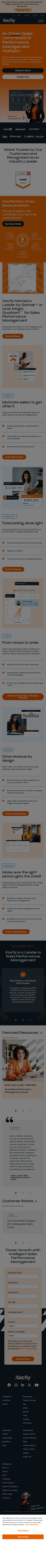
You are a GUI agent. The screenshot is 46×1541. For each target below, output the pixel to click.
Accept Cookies (23, 1537)
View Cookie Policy (32, 1524)
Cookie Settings (23, 1530)
